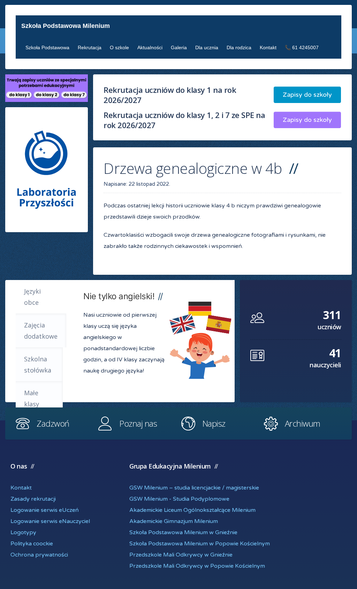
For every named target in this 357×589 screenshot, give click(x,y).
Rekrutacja (89, 47)
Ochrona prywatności (39, 554)
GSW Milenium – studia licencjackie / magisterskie (194, 487)
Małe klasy (31, 398)
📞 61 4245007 (302, 47)
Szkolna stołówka (37, 364)
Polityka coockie (31, 543)
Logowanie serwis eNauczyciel (50, 521)
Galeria (179, 47)
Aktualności (149, 47)
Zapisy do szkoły (307, 94)
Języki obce (32, 297)
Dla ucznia (206, 47)
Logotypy (23, 532)
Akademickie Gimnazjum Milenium (173, 521)
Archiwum (302, 423)
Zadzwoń (53, 423)
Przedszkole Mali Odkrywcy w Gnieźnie (181, 554)
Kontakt (268, 47)
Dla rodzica (239, 47)
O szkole (119, 47)
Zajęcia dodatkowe (41, 330)
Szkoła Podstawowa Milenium (65, 25)
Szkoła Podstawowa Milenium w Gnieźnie (183, 532)
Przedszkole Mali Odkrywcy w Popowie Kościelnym (197, 565)
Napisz (214, 423)
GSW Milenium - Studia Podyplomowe (179, 498)
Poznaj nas (138, 423)
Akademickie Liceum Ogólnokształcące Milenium (192, 510)
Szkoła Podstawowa (47, 47)
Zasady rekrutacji (33, 498)
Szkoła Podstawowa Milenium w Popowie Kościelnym (199, 543)
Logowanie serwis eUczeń (44, 510)
